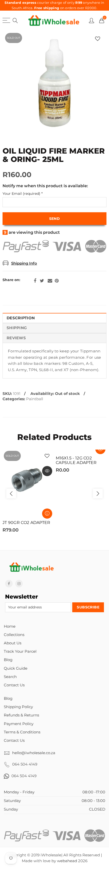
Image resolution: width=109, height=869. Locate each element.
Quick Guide (15, 668)
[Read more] (47, 513)
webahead (67, 861)
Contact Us (14, 685)
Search (10, 676)
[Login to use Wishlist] (97, 38)
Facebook (35, 281)
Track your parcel (20, 651)
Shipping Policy (18, 707)
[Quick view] (47, 471)
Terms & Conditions (22, 732)
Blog (8, 660)
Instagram (19, 583)
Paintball (34, 399)
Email (50, 281)
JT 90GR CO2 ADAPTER (26, 522)
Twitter (42, 281)
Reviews (16, 338)
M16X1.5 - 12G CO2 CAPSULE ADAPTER (76, 460)
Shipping (17, 328)
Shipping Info (24, 263)
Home (9, 626)
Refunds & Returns (21, 715)
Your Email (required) (23, 194)
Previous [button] (11, 493)
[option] (54, 84)
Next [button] (98, 493)
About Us (12, 643)
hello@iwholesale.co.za (33, 753)
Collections (14, 634)
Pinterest (57, 281)
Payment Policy (18, 724)
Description (21, 318)
